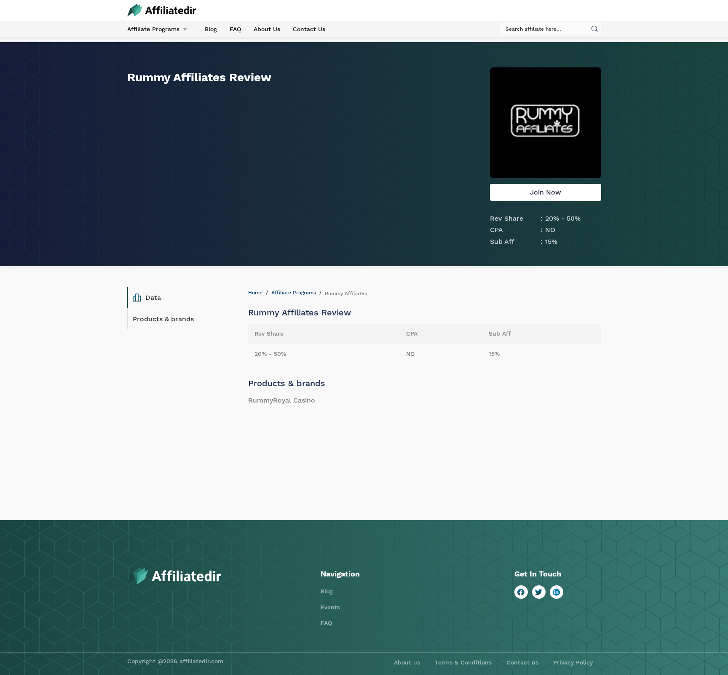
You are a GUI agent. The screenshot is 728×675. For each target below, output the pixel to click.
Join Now (545, 192)
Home (255, 293)
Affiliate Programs (153, 29)
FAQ (235, 29)
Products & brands (163, 319)
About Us (267, 29)
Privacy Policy (573, 662)
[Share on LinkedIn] (556, 592)
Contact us (522, 662)
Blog (211, 29)
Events (330, 607)
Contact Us (309, 29)
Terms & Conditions (463, 662)
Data (153, 297)
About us (407, 662)
